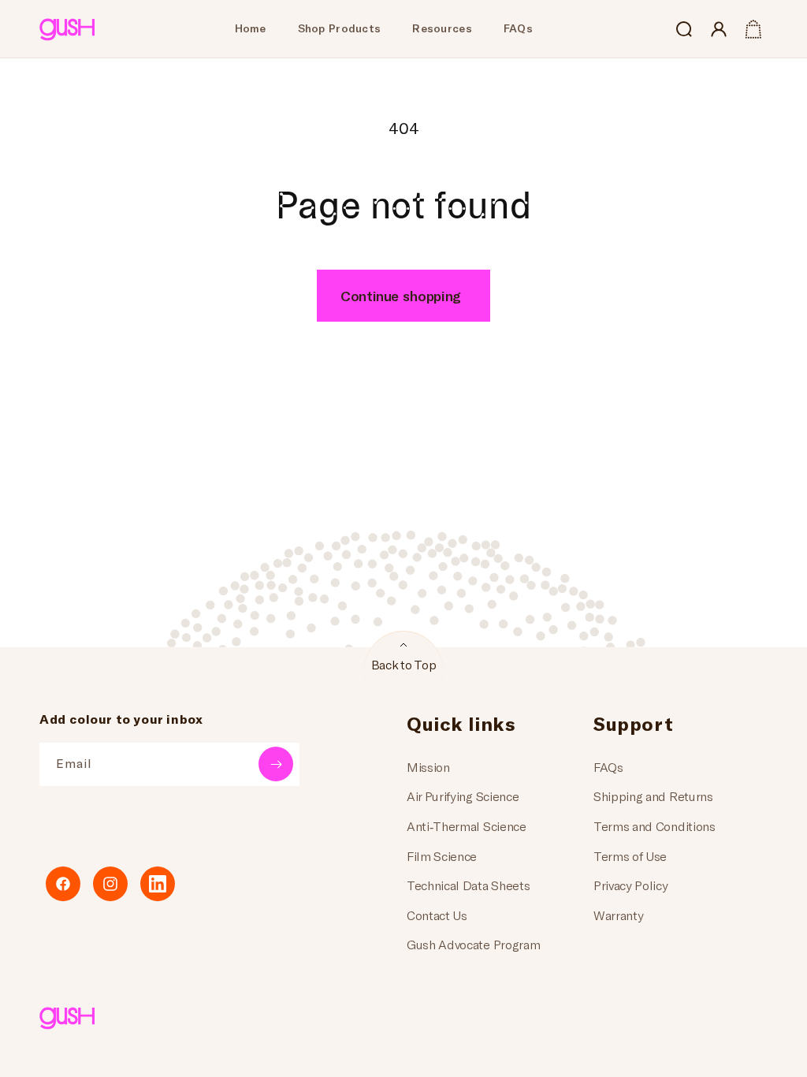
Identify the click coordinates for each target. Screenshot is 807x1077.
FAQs (608, 766)
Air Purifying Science (463, 795)
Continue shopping (400, 295)
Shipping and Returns (653, 795)
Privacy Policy (630, 885)
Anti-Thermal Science (466, 825)
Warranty (618, 914)
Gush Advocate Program (473, 944)
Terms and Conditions (654, 825)
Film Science (442, 855)
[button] (684, 29)
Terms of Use (630, 855)
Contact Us (437, 914)
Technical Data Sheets (468, 885)
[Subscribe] (275, 764)
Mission (428, 766)
